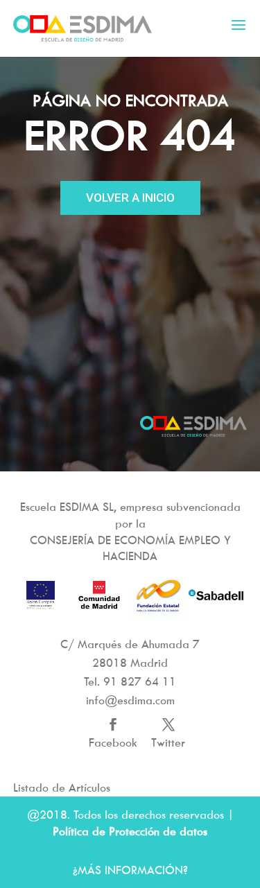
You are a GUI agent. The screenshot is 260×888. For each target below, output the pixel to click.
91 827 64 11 (139, 681)
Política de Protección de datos (130, 831)
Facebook (113, 742)
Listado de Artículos (61, 787)
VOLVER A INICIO (130, 197)
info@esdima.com (130, 700)
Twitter (168, 742)
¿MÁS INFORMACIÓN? (130, 870)
